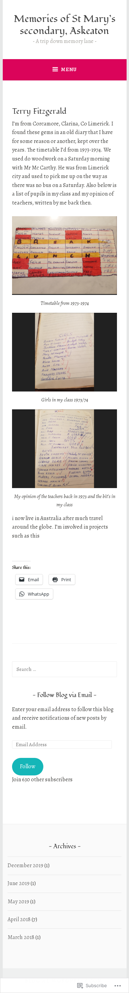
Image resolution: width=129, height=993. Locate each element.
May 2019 (18, 901)
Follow (27, 766)
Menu (69, 69)
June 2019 (19, 883)
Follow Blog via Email (64, 695)
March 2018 (21, 937)
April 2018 (19, 919)
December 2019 (25, 865)
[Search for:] (64, 669)
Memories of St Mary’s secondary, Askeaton (65, 25)
